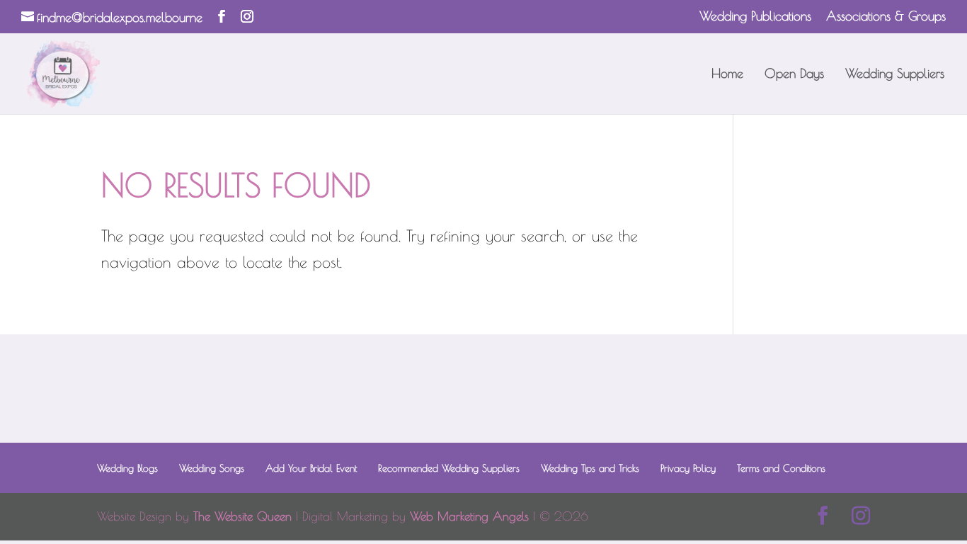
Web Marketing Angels (469, 516)
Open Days (794, 75)
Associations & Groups (886, 16)
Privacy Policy (688, 468)
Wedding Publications (755, 16)
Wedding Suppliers (894, 75)
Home (727, 75)
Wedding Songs (211, 468)
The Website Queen (242, 516)
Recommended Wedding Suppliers (449, 468)
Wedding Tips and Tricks (590, 468)
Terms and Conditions (781, 468)
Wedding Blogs (127, 468)
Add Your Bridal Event (311, 468)
